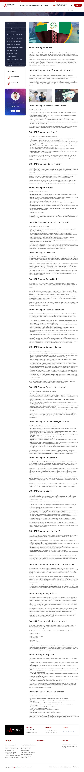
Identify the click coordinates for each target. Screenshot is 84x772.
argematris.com (16, 767)
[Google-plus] (77, 1)
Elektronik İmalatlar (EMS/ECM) (14, 41)
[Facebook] (72, 1)
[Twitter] (74, 1)
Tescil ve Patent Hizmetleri (13, 62)
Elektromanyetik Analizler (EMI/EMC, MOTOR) (15, 35)
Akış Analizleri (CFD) (11, 31)
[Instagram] (79, 1)
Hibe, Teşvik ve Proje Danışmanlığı (14, 59)
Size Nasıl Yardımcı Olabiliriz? (61, 4)
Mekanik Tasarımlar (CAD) (13, 26)
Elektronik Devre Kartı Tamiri (13, 44)
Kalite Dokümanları (15, 82)
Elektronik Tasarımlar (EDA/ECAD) (14, 38)
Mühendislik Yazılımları (12, 53)
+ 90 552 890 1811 (60, 5)
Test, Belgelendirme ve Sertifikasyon (15, 65)
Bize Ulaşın (29, 727)
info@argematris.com (31, 732)
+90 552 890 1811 (32, 729)
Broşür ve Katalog (15, 76)
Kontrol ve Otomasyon (12, 50)
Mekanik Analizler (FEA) (12, 23)
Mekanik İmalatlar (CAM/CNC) (14, 29)
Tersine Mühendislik (11, 56)
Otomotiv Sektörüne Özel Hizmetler (15, 47)
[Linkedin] (81, 1)
